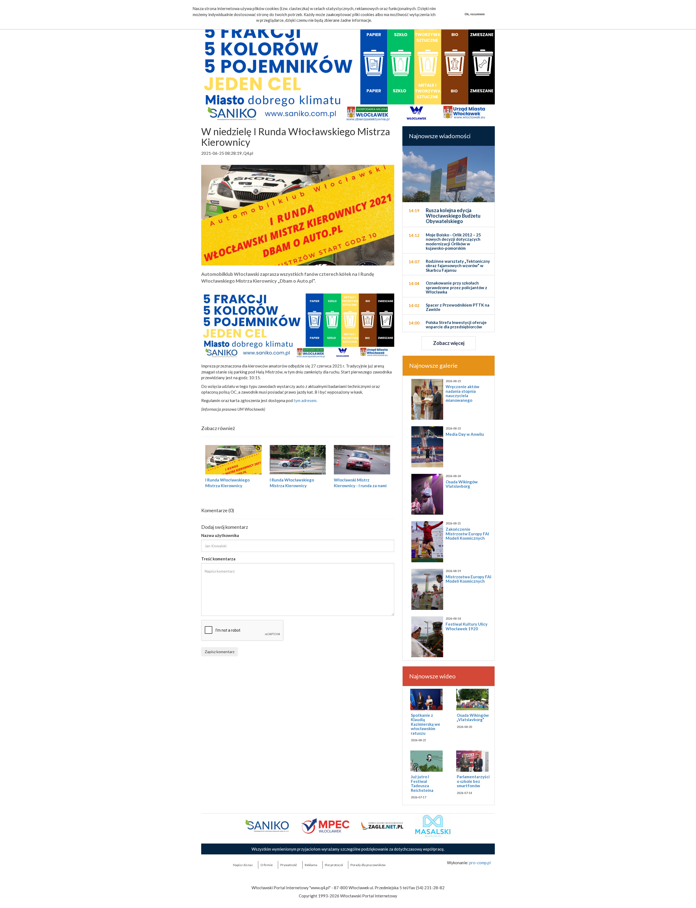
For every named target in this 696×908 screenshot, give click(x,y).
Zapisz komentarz (219, 651)
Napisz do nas (243, 865)
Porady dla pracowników (368, 865)
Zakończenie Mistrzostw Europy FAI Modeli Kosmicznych (467, 534)
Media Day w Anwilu (465, 434)
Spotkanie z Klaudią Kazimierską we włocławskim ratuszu (425, 724)
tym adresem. (305, 400)
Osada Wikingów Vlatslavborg (462, 484)
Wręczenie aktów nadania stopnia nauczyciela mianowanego (462, 393)
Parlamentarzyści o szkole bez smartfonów (473, 781)
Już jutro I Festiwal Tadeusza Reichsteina (422, 783)
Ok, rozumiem (475, 14)
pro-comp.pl (480, 862)
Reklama (311, 865)
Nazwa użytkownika (220, 535)
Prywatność (288, 865)
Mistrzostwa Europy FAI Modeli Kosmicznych (468, 579)
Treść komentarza (218, 558)
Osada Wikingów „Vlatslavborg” (473, 717)
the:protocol (334, 865)
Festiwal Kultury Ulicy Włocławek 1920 (466, 626)
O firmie (266, 865)
